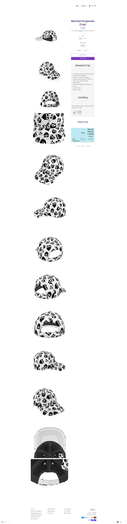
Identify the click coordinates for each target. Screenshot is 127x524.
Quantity (79, 50)
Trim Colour (83, 42)
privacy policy (34, 518)
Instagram (68, 513)
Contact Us (50, 513)
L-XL (81, 38)
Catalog (83, 5)
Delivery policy (51, 511)
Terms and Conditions (36, 511)
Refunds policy (51, 509)
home (77, 5)
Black (82, 45)
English (92, 509)
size (83, 35)
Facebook (68, 509)
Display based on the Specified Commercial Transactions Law (36, 514)
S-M (85, 38)
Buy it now (83, 58)
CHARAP (94, 513)
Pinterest (68, 511)
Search (32, 509)
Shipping (80, 30)
